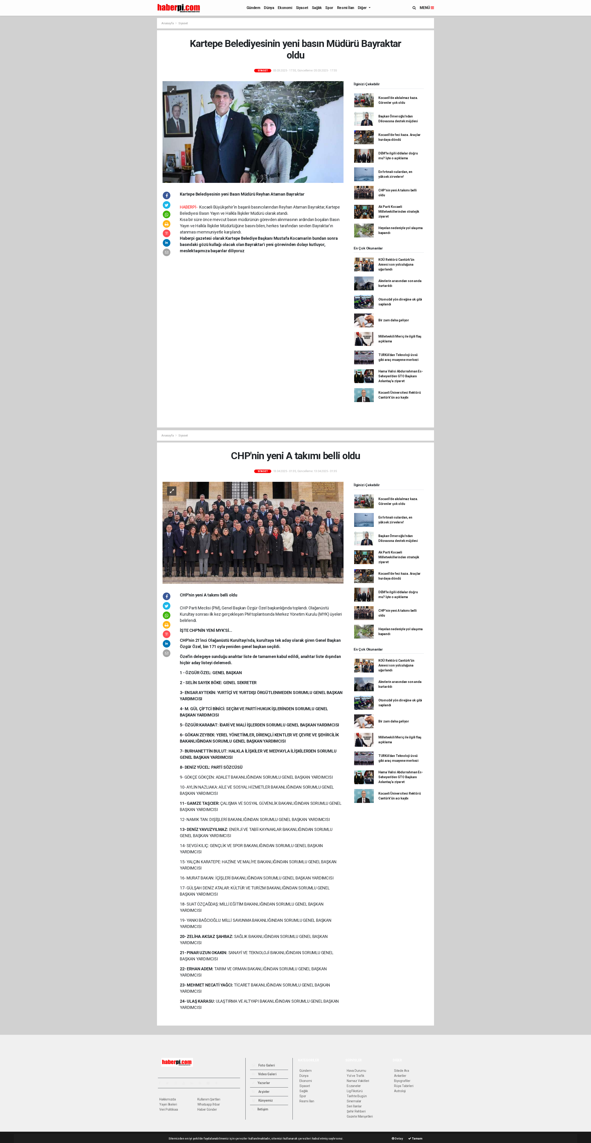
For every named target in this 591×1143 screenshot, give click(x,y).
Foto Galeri (266, 1065)
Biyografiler (402, 1081)
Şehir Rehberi (356, 1111)
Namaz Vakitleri (358, 1081)
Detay (398, 1138)
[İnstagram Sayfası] (177, 1083)
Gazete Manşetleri (360, 1116)
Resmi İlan (345, 8)
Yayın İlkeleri (168, 1104)
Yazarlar (263, 1083)
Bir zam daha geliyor (393, 320)
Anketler (400, 1076)
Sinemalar (354, 1101)
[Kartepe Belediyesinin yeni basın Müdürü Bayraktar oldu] (253, 131)
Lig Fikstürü (355, 1091)
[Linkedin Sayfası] (193, 1083)
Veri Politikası (168, 1109)
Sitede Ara (401, 1070)
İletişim (262, 1109)
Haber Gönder (207, 1109)
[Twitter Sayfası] (169, 1083)
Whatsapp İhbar (208, 1104)
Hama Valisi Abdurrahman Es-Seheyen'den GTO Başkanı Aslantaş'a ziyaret (400, 376)
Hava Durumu (356, 1070)
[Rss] (202, 1083)
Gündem (253, 8)
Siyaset (302, 8)
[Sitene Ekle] (218, 1083)
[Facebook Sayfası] (161, 1083)
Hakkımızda (167, 1099)
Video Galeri (266, 1074)
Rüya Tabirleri (403, 1086)
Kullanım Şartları (208, 1099)
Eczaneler (354, 1086)
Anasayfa (167, 23)
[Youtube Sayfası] (185, 1083)
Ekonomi (285, 8)
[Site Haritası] (210, 1083)
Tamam (416, 1138)
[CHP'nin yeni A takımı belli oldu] (253, 532)
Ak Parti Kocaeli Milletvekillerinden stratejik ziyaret (398, 211)
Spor (329, 8)
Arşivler (264, 1092)
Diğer (363, 8)
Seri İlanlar (354, 1106)
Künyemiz (265, 1100)
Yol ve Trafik (355, 1076)
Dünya (269, 8)
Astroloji (400, 1091)
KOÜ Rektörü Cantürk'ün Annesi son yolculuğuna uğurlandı (396, 264)
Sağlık (317, 8)
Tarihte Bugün (357, 1096)
